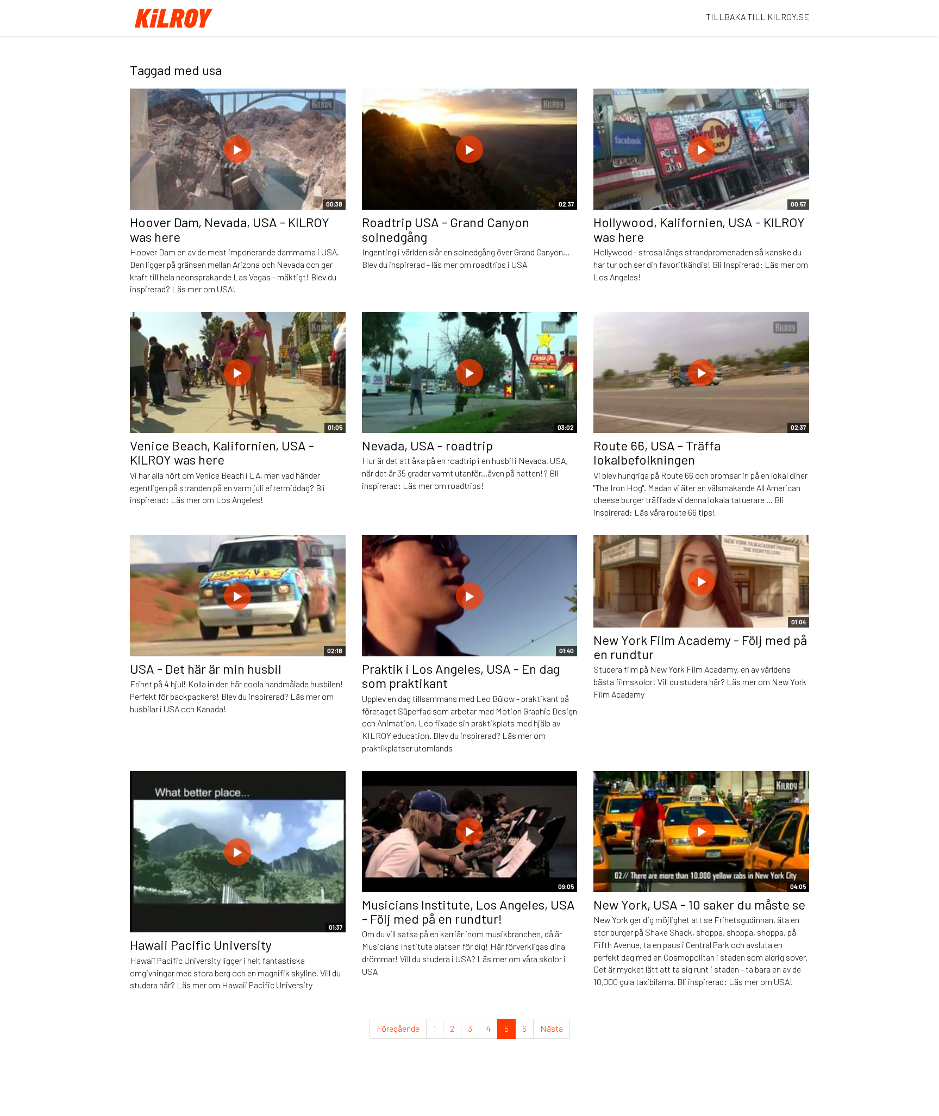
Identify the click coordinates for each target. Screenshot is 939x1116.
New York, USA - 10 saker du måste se (699, 904)
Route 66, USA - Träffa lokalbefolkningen (657, 452)
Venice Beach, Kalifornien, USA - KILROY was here (222, 452)
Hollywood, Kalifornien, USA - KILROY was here (699, 229)
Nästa (551, 1028)
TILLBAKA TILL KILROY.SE (757, 16)
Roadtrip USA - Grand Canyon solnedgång (445, 229)
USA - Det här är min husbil (205, 668)
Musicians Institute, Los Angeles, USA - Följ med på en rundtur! (468, 911)
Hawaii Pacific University (201, 944)
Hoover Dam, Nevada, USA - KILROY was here (229, 229)
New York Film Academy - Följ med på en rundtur (700, 647)
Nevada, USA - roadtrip (427, 445)
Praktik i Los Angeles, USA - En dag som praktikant (461, 676)
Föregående (398, 1028)
